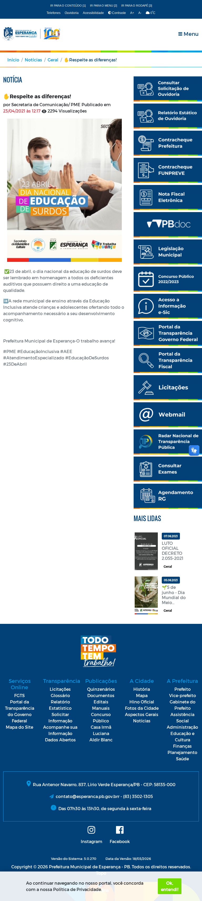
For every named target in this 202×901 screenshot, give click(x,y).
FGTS (19, 695)
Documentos (100, 695)
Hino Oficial (141, 701)
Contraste (118, 13)
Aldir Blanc (101, 739)
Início (13, 59)
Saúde (182, 758)
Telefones (53, 13)
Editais (101, 701)
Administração (182, 726)
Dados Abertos (60, 739)
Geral (53, 59)
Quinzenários (101, 689)
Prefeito (182, 689)
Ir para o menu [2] (103, 5)
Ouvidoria (72, 13)
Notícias (33, 59)
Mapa (142, 695)
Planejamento (182, 752)
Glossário (60, 695)
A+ (132, 13)
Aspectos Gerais (141, 714)
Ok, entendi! (169, 886)
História (141, 689)
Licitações (60, 689)
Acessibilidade (93, 13)
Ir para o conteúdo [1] (68, 5)
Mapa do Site (19, 726)
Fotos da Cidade (142, 708)
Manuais (101, 708)
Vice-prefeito (182, 695)
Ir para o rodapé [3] (136, 5)
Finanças (182, 745)
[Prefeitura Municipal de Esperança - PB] (31, 34)
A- (140, 13)
